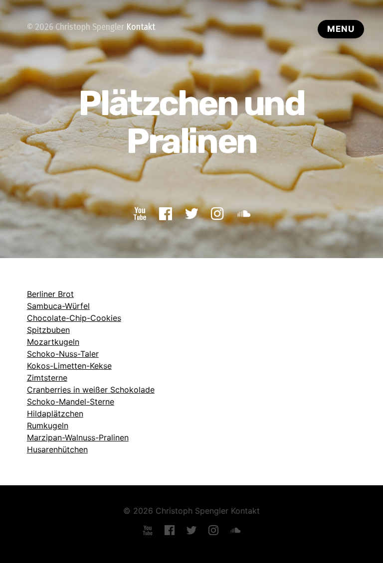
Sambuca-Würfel (58, 306)
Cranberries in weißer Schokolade (91, 390)
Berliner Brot (50, 294)
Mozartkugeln (53, 342)
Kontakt (140, 26)
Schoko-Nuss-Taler (63, 354)
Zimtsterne (47, 378)
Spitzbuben (48, 330)
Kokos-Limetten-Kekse (69, 366)
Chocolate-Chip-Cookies (74, 318)
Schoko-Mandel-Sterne (70, 402)
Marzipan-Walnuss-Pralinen (78, 437)
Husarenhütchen (57, 449)
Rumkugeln (47, 425)
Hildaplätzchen (55, 414)
